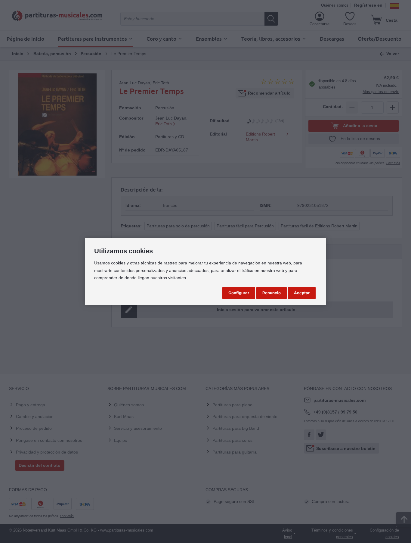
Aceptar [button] (302, 292)
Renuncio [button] (271, 292)
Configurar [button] (238, 292)
